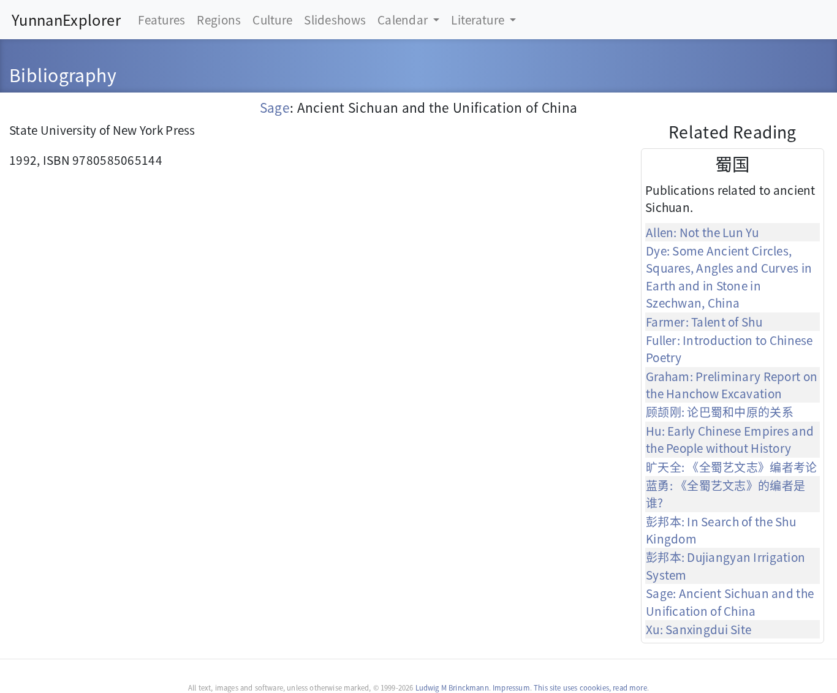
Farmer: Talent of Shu (704, 321)
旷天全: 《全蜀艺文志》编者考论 (731, 466)
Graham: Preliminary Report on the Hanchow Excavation (731, 384)
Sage (275, 107)
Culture (272, 19)
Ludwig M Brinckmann (452, 687)
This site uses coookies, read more (590, 687)
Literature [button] (479, 19)
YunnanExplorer (66, 19)
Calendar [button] (404, 19)
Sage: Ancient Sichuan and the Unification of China (730, 601)
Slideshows (335, 19)
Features (161, 19)
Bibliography (62, 74)
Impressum (511, 687)
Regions (219, 19)
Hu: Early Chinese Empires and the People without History (730, 439)
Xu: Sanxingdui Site (698, 629)
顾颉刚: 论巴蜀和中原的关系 (719, 411)
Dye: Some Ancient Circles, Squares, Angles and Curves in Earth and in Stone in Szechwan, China (729, 276)
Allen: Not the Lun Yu (702, 232)
